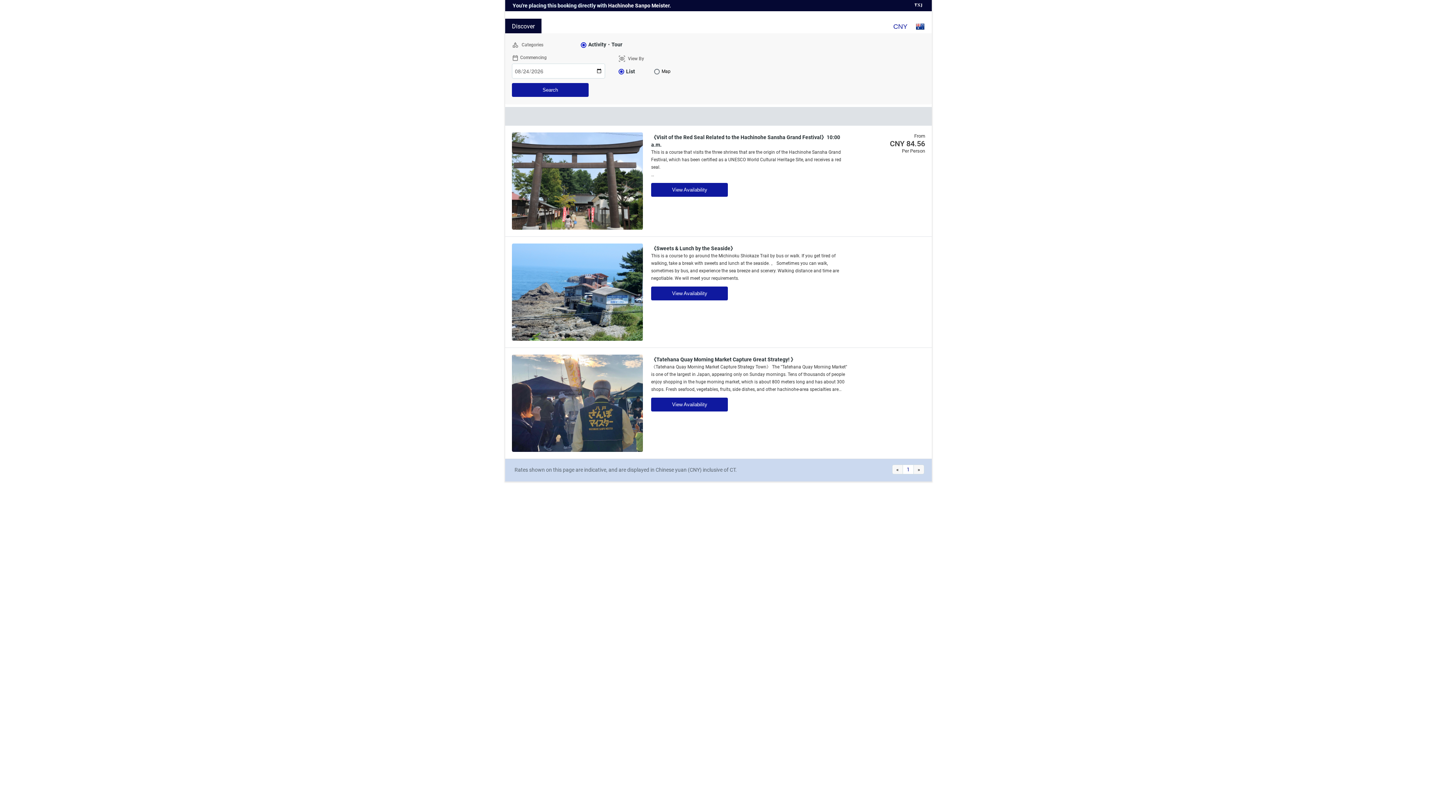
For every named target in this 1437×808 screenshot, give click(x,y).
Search (550, 90)
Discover (523, 26)
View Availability (689, 190)
